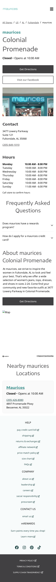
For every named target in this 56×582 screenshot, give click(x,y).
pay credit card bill (27, 429)
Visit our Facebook (28, 80)
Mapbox (40, 356)
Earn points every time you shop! (28, 530)
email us (26, 516)
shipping (26, 435)
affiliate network (26, 447)
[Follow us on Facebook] (17, 547)
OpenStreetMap (49, 356)
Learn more (27, 536)
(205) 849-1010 (10, 145)
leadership (26, 484)
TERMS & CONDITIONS (27, 566)
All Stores (7, 22)
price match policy (26, 452)
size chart (27, 458)
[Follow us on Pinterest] (32, 547)
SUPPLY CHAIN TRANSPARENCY (27, 572)
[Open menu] (52, 9)
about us (26, 478)
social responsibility (26, 496)
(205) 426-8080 (14, 400)
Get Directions (28, 69)
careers (27, 490)
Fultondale (33, 22)
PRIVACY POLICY (27, 560)
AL (23, 22)
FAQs (26, 464)
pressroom (26, 501)
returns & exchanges (27, 441)
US (17, 22)
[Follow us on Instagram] (24, 547)
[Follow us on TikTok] (39, 547)
